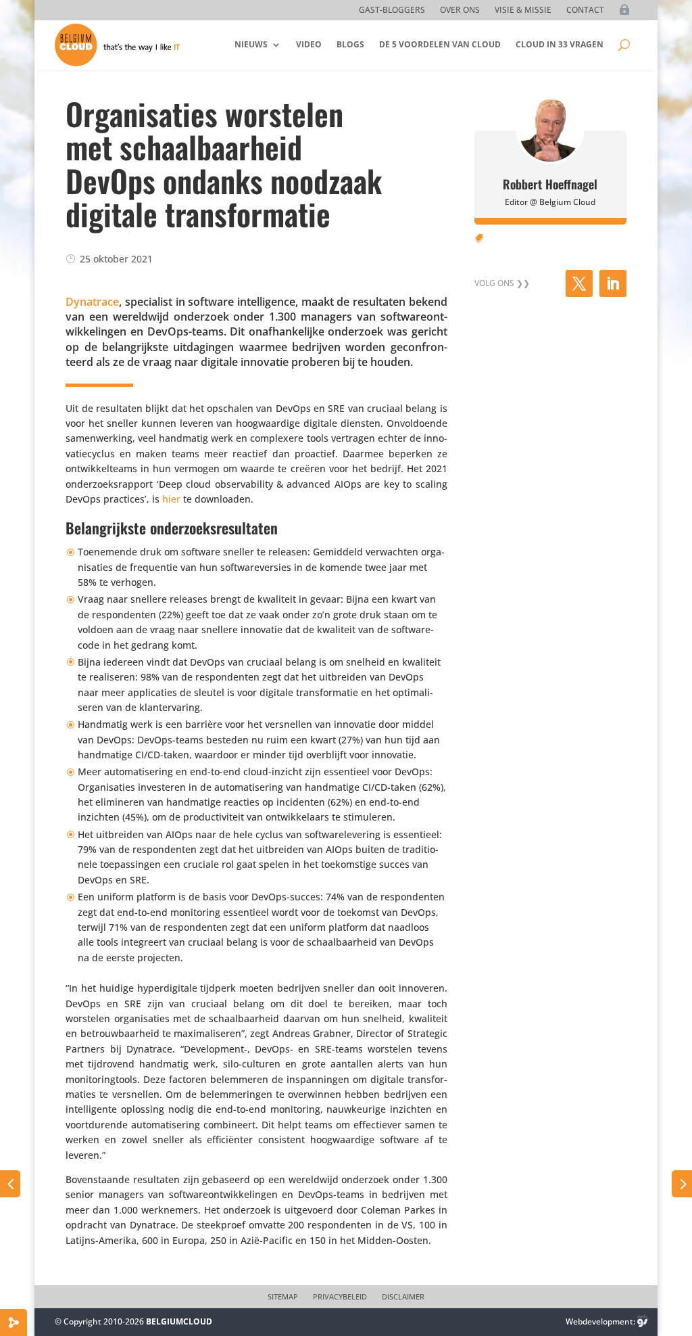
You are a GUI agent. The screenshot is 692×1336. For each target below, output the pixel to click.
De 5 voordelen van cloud (440, 44)
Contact (585, 10)
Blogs (350, 44)
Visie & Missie (523, 10)
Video (309, 44)
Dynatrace (92, 301)
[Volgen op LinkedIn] (612, 283)
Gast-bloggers (392, 10)
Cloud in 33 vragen (559, 44)
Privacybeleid (340, 1297)
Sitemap (283, 1297)
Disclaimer (403, 1297)
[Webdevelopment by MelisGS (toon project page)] (642, 1321)
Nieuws (251, 44)
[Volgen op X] (579, 283)
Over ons (460, 10)
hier (171, 498)
